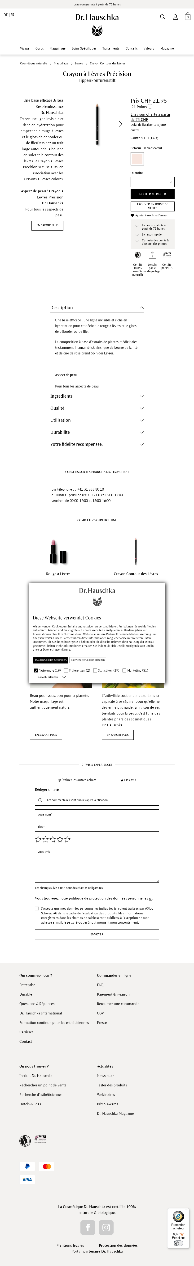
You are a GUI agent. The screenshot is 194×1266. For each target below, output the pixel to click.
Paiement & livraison (113, 994)
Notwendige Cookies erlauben (88, 660)
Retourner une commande (118, 1004)
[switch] (178, 1243)
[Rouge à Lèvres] (58, 551)
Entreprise (27, 985)
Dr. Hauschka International (40, 1013)
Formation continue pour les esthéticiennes (54, 1023)
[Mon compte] (175, 16)
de (6, 15)
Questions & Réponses (36, 1004)
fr (12, 15)
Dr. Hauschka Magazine (115, 1113)
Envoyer (96, 934)
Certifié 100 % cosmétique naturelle (139, 269)
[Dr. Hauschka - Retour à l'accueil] (97, 25)
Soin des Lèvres (102, 353)
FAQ (100, 985)
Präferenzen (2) (79, 670)
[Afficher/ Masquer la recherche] (163, 16)
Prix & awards (107, 1104)
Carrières (26, 1032)
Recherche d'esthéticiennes (40, 1095)
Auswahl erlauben (48, 677)
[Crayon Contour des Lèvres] (135, 551)
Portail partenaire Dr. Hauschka (97, 1251)
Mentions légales (70, 1245)
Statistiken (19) (108, 670)
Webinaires (106, 1095)
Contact (25, 1041)
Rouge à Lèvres (58, 574)
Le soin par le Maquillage (153, 268)
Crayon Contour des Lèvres (136, 574)
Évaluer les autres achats (79, 780)
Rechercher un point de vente (42, 1085)
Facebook (87, 1227)
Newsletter (105, 1076)
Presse (102, 1023)
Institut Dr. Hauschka (36, 1076)
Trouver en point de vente (152, 206)
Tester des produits (112, 1085)
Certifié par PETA (166, 266)
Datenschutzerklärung (56, 650)
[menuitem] (175, 16)
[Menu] (186, 1211)
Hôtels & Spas (30, 1104)
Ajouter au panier (152, 194)
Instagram (106, 1227)
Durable (25, 994)
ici (150, 898)
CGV (100, 1013)
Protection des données (118, 1245)
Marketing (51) (137, 670)
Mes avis (130, 780)
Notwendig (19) (50, 670)
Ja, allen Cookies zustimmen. (51, 660)
